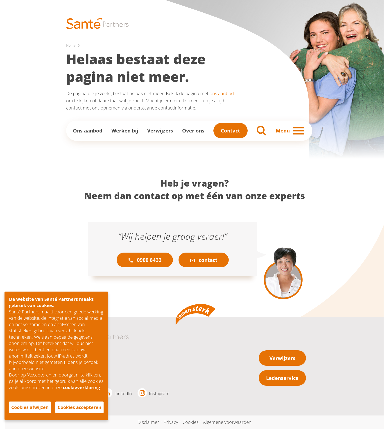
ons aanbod (222, 93)
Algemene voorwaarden (227, 422)
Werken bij (124, 130)
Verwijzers (160, 130)
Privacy (171, 422)
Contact (230, 130)
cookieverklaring (81, 387)
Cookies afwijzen (30, 407)
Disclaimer (148, 422)
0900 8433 (149, 259)
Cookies (191, 422)
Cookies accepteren (79, 407)
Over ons (193, 130)
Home (70, 45)
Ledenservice (282, 377)
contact (207, 259)
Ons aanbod (87, 130)
